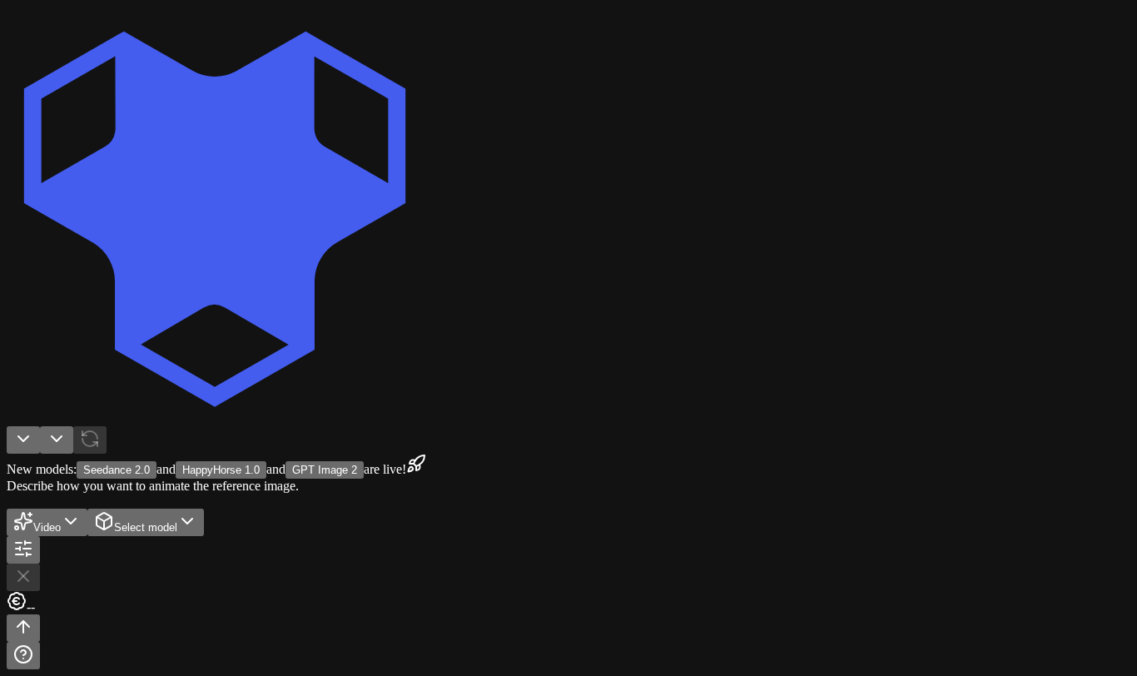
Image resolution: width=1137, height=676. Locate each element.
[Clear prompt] (23, 577)
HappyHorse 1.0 (221, 470)
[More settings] (23, 550)
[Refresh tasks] (90, 440)
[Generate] (23, 628)
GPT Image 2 (324, 470)
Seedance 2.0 (116, 470)
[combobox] (23, 440)
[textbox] (568, 501)
